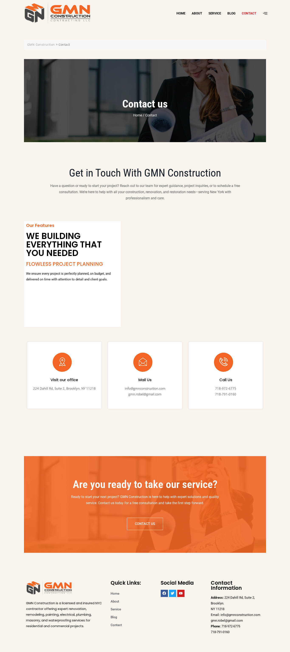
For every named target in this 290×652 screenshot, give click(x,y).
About (197, 13)
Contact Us (145, 524)
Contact (249, 13)
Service (214, 13)
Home (180, 13)
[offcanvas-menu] (265, 13)
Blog (231, 13)
